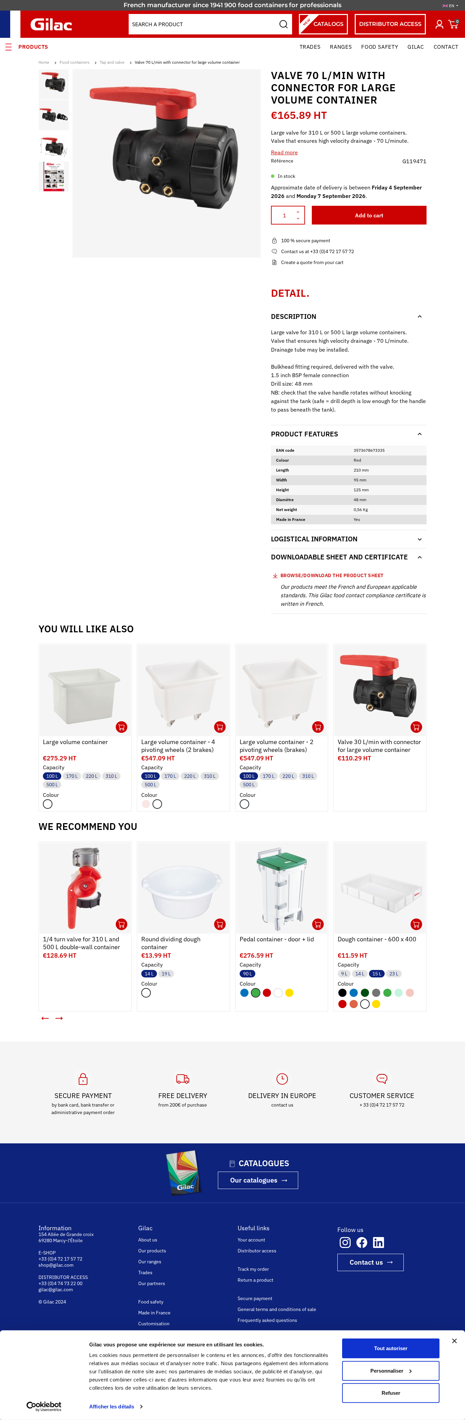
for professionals (315, 5)
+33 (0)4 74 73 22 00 (60, 1283)
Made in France (154, 1313)
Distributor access (390, 24)
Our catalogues (253, 1180)
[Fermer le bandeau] (454, 1341)
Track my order (253, 1269)
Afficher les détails (111, 1406)
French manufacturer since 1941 (173, 5)
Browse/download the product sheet (332, 575)
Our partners (151, 1283)
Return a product (255, 1280)
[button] (45, 1018)
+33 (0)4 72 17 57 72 (60, 1259)
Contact (446, 46)
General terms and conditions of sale (277, 1309)
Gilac (415, 46)
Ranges (341, 46)
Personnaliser (386, 1370)
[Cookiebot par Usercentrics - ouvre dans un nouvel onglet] (44, 1407)
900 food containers (256, 5)
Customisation (154, 1324)
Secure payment (255, 1298)
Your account (251, 1240)
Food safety (379, 46)
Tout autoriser (390, 1348)
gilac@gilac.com (55, 1289)
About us (147, 1240)
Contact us (366, 1262)
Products (33, 46)
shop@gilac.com (56, 1265)
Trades (310, 46)
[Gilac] (53, 24)
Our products (152, 1251)
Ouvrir (121, 727)
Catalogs (322, 22)
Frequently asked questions (267, 1320)
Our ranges (149, 1262)
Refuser (391, 1393)
